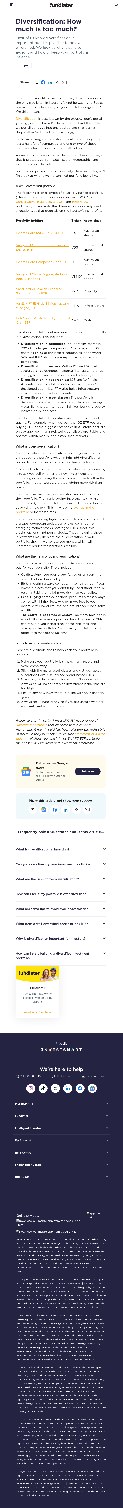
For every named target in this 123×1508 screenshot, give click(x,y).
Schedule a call (95, 1076)
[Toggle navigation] (12, 5)
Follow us (87, 771)
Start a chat (63, 1076)
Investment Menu (72, 1307)
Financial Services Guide (75, 1479)
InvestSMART (24, 1103)
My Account (23, 1140)
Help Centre (23, 1152)
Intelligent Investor (28, 1128)
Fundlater (21, 1116)
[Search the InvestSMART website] (116, 5)
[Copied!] (57, 82)
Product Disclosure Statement (35, 1307)
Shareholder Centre (28, 1164)
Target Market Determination (64, 1255)
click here (94, 1307)
